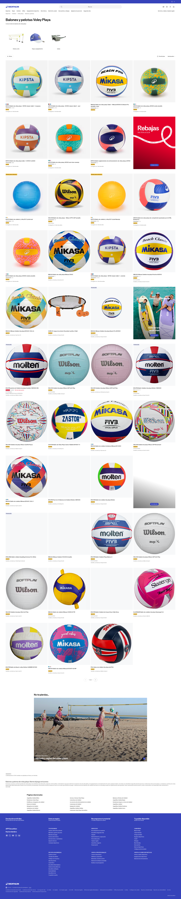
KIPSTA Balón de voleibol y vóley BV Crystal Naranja (105, 219)
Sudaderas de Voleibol (32, 808)
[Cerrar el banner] (174, 2)
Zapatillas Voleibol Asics (119, 808)
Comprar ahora (154, 165)
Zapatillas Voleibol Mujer (119, 800)
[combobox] (171, 56)
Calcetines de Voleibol (75, 800)
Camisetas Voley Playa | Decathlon (78, 810)
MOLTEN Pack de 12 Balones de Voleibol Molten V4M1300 (64, 500)
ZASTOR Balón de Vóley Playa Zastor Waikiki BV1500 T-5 (64, 444)
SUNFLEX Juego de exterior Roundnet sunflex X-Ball (62, 331)
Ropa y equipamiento (37, 48)
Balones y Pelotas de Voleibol (120, 798)
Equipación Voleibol (75, 806)
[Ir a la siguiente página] (95, 680)
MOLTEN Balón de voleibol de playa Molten (103, 500)
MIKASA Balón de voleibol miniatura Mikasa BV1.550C (106, 446)
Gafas (58, 48)
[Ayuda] (167, 6)
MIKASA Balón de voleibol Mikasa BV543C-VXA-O (20, 501)
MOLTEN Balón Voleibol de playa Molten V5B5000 (147, 388)
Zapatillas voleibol (117, 804)
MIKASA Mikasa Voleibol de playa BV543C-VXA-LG (20, 331)
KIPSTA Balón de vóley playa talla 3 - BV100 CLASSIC (20, 161)
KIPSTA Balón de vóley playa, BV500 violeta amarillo (20, 276)
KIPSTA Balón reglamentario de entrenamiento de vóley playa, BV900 (110, 161)
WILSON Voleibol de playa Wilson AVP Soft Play (61, 388)
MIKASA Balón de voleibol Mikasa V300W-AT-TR (61, 612)
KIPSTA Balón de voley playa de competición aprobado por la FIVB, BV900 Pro (152, 218)
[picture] (27, 81)
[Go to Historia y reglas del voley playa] (144, 758)
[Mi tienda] (163, 6)
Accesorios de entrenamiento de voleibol (80, 802)
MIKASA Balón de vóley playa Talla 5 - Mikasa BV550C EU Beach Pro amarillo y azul (110, 105)
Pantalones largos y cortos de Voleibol (122, 802)
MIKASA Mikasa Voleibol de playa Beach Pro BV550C (106, 331)
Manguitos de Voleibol (32, 806)
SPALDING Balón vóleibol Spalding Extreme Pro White (21, 557)
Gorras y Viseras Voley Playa (77, 798)
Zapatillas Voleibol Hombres (120, 806)
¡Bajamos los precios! (76, 11)
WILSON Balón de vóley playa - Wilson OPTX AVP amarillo (64, 218)
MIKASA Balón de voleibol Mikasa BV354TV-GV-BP (62, 668)
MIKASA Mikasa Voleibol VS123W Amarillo (60, 557)
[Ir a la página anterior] (85, 680)
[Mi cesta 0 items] (173, 6)
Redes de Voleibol (31, 804)
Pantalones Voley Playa (33, 800)
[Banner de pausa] (172, 2)
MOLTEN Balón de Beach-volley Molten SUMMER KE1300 (21, 667)
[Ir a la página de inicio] (12, 7)
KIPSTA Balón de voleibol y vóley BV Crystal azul (19, 219)
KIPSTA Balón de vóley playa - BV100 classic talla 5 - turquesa (23, 106)
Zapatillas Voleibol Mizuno (33, 810)
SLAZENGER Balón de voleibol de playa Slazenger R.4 (148, 612)
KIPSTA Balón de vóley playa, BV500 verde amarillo (147, 106)
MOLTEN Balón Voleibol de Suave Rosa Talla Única (105, 612)
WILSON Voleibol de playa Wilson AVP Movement (147, 444)
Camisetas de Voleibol (75, 804)
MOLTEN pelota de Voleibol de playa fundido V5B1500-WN (22, 388)
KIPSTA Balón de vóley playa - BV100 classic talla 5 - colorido (108, 276)
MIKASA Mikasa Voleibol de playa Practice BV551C (147, 274)
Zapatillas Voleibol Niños (33, 798)
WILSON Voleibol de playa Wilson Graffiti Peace (19, 444)
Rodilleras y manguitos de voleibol (35, 802)
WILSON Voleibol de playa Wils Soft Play (17, 612)
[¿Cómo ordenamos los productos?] (157, 56)
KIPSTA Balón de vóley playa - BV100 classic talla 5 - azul (64, 106)
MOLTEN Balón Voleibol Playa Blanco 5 (101, 557)
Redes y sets (16, 48)
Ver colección (154, 335)
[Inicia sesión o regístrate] (170, 6)
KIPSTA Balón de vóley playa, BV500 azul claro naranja (63, 162)
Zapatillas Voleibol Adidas (76, 808)
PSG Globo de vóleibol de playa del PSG (102, 667)
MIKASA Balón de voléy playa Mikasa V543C (60, 274)
